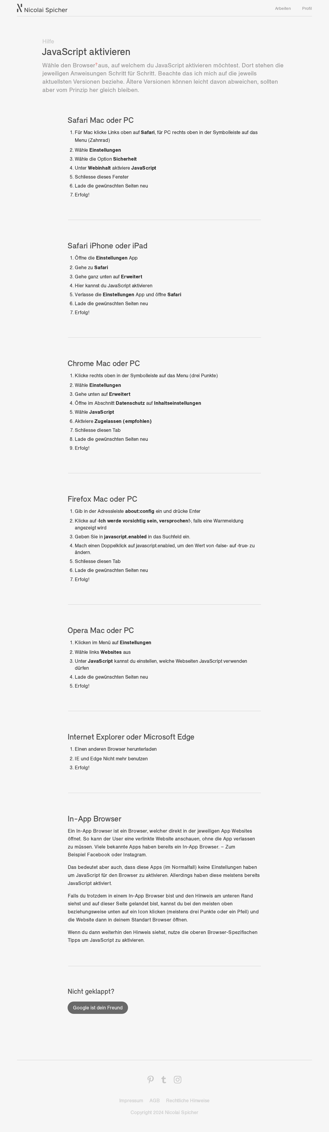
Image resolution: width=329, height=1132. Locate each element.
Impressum (131, 1101)
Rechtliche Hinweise (187, 1101)
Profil (307, 8)
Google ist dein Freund (97, 1008)
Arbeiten (283, 8)
